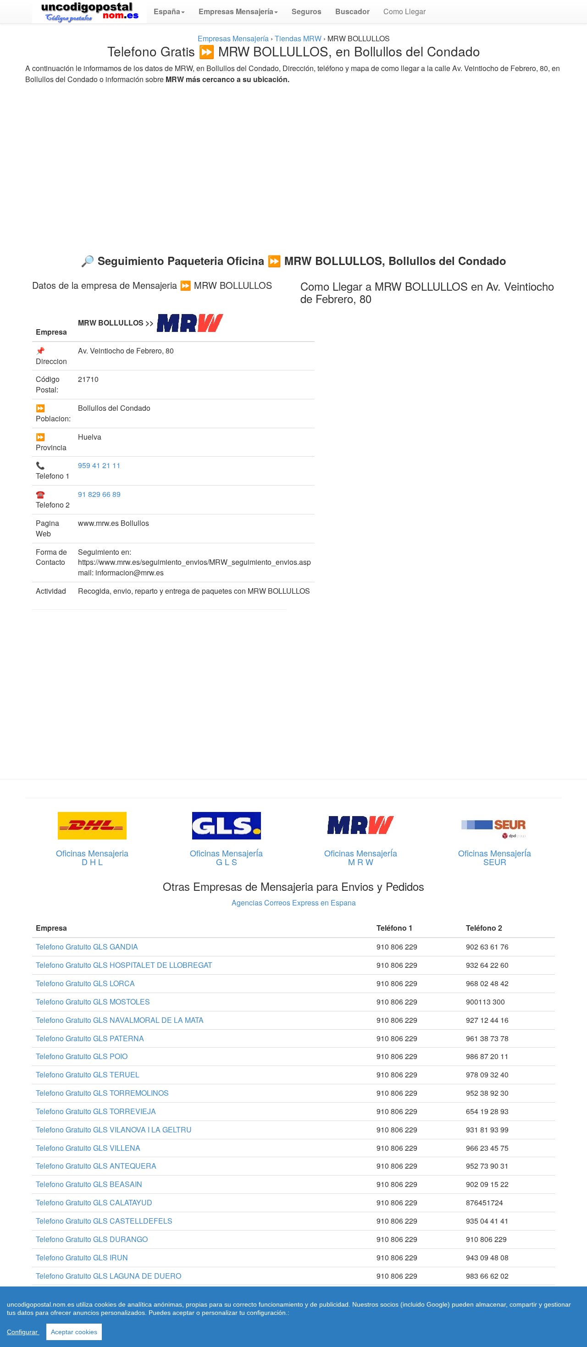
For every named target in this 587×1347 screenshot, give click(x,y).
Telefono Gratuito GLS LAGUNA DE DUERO (108, 1275)
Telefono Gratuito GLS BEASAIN (89, 1184)
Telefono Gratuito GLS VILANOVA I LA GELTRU (114, 1129)
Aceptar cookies (74, 1332)
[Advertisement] (293, 165)
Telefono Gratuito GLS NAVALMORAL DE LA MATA (120, 1020)
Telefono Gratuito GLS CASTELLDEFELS (104, 1220)
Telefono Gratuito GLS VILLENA (88, 1148)
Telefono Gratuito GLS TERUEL (87, 1074)
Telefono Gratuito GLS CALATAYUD (94, 1202)
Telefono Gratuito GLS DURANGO (92, 1239)
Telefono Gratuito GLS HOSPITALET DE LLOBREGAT (124, 965)
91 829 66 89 (99, 494)
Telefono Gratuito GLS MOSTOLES (93, 1001)
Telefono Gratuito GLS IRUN (82, 1257)
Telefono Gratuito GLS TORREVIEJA (96, 1111)
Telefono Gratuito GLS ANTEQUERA (96, 1165)
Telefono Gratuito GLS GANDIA (87, 946)
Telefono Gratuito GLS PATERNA (90, 1038)
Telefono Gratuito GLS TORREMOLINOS (102, 1093)
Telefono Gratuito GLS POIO (81, 1056)
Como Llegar (404, 11)
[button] (169, 11)
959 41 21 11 (99, 465)
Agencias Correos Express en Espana (294, 902)
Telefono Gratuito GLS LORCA (85, 983)
